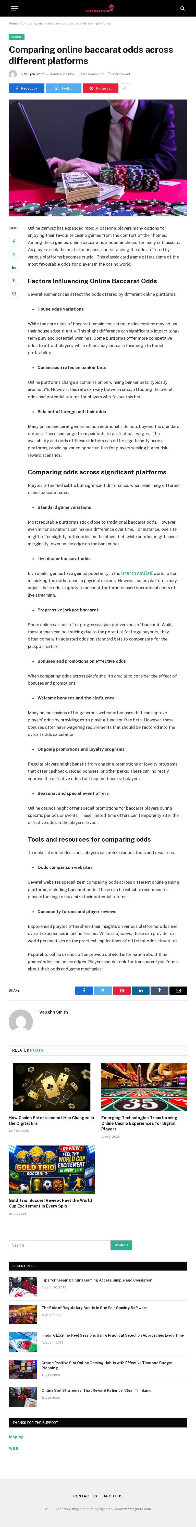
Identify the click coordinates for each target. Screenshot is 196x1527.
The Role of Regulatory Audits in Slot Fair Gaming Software (94, 1308)
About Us (113, 1496)
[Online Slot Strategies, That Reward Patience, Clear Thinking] (23, 1397)
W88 (13, 1448)
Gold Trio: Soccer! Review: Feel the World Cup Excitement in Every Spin (50, 1203)
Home (13, 23)
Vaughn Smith (34, 74)
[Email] (14, 293)
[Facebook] (14, 241)
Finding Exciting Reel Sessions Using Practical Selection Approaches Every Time (113, 1335)
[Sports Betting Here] (98, 8)
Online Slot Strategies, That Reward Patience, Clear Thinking (96, 1390)
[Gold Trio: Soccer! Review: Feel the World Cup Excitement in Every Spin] (52, 1170)
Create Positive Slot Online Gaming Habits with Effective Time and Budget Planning (107, 1365)
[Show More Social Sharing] (125, 88)
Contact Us (85, 1496)
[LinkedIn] (14, 267)
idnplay (16, 1437)
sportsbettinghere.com (133, 1509)
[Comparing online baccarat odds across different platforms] (98, 158)
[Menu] (14, 8)
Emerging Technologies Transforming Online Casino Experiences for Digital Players (139, 1123)
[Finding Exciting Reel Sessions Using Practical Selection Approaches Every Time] (23, 1342)
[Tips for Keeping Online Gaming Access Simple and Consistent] (23, 1287)
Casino (16, 37)
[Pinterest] (14, 280)
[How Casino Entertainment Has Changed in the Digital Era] (52, 1087)
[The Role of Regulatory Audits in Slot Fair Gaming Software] (23, 1314)
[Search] (182, 8)
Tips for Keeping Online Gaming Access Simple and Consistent (97, 1280)
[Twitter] (14, 254)
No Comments (93, 74)
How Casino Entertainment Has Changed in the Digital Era (51, 1120)
